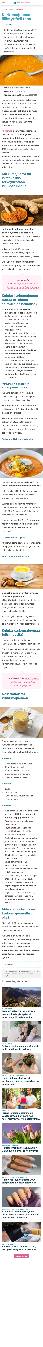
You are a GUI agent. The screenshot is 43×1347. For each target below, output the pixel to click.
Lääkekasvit (19, 9)
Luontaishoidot (7, 9)
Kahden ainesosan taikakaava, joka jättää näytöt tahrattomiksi (19, 1248)
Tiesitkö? (6, 1110)
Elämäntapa (7, 1009)
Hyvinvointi (7, 1044)
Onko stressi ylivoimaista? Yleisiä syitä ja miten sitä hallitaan (20, 1048)
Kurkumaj (9, 360)
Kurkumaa (7, 131)
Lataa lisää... (21, 1256)
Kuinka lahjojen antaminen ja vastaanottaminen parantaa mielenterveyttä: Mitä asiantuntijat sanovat (21, 1116)
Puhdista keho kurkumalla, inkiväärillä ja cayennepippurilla (25, 682)
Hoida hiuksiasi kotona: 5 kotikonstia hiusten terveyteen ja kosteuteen (20, 1081)
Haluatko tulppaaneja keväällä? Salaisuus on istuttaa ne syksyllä (20, 1149)
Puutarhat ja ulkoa (10, 1145)
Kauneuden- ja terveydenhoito (15, 1076)
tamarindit (14, 821)
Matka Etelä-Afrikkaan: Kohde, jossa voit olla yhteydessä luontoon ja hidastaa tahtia (19, 1014)
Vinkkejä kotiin (8, 1244)
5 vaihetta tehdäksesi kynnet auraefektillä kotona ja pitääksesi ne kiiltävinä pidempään (20, 1214)
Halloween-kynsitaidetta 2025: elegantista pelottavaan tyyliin (19, 1181)
